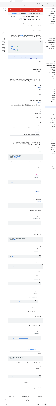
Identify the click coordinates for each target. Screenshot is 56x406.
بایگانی (28, 399)
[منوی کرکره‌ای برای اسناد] (40, 1)
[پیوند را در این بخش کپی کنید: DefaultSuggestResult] (32, 69)
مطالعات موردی (27, 397)
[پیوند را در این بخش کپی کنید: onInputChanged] (34, 262)
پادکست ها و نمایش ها (26, 400)
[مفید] (11, 16)
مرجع (34, 5)
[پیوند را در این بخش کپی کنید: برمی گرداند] (38, 187)
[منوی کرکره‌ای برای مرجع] (33, 5)
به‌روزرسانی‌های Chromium (25, 396)
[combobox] (19, 1)
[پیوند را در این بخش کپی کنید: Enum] (39, 91)
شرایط (42, 404)
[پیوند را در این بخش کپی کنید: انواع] (38, 66)
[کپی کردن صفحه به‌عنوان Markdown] (21, 19)
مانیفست (21, 35)
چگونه (42, 5)
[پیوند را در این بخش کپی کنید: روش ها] (37, 147)
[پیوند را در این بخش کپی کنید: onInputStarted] (34, 353)
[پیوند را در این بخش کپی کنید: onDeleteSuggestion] (32, 199)
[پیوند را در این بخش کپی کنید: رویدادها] (37, 196)
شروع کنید (50, 5)
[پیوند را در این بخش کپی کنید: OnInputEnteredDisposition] (29, 100)
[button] (50, 138)
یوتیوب (13, 397)
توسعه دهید (46, 5)
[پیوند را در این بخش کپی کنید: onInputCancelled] (33, 234)
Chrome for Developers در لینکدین (9, 399)
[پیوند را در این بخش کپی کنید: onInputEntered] (34, 316)
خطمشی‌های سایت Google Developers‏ (26, 388)
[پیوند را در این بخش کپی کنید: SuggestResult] (35, 117)
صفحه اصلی (40, 16)
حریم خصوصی (39, 404)
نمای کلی (54, 5)
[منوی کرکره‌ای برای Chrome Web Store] (21, 5)
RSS (13, 400)
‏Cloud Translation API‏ (28, 13)
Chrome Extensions (47, 3)
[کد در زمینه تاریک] (39, 41)
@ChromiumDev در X (11, 396)
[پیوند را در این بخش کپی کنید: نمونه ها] (37, 61)
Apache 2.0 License (40, 388)
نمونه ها (30, 5)
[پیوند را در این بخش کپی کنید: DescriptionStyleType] (32, 85)
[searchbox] (50, 8)
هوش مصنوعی (38, 5)
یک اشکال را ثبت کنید (40, 396)
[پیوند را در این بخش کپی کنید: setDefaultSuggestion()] (31, 150)
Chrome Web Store (25, 5)
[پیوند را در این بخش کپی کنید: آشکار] (38, 32)
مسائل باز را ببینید (41, 397)
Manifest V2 (39, 3)
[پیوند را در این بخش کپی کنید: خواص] (39, 73)
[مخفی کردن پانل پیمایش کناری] (45, 404)
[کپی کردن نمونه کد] (40, 41)
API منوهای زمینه (22, 57)
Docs (54, 3)
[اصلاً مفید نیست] (10, 16)
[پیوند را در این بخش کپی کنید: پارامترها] (39, 165)
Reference (34, 3)
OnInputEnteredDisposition (32, 349)
